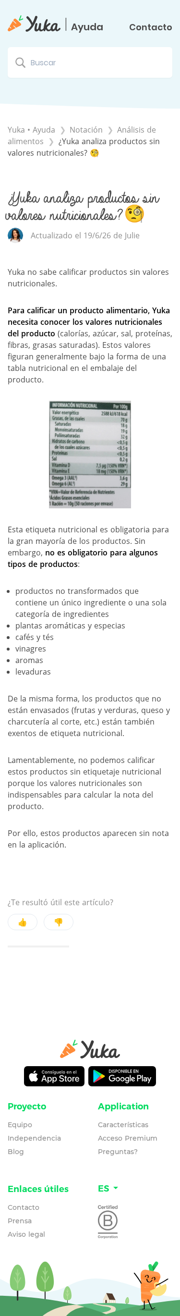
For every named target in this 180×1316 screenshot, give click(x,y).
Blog (16, 1151)
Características (123, 1124)
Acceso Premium (127, 1138)
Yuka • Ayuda (31, 129)
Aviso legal (26, 1234)
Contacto (150, 27)
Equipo (20, 1124)
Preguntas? (118, 1151)
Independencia (34, 1138)
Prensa (20, 1221)
